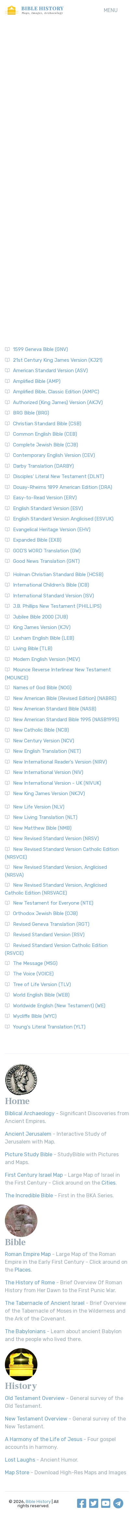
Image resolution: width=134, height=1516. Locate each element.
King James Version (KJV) (42, 627)
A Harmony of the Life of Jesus (43, 1439)
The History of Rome (30, 1282)
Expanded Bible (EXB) (37, 540)
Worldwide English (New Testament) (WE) (59, 1006)
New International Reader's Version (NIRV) (60, 762)
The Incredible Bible (29, 1195)
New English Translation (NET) (47, 751)
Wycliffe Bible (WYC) (35, 1016)
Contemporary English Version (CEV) (54, 455)
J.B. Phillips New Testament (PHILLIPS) (57, 606)
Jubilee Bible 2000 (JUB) (40, 617)
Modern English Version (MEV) (46, 659)
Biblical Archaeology (30, 1113)
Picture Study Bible (28, 1154)
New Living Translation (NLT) (45, 817)
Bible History (38, 1501)
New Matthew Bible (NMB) (42, 828)
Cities (108, 1183)
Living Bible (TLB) (32, 648)
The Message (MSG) (35, 963)
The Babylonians (25, 1331)
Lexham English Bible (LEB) (43, 638)
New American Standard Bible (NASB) (54, 709)
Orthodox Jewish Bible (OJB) (45, 913)
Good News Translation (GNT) (46, 561)
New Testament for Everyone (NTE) (53, 903)
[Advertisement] (67, 100)
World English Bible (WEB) (41, 995)
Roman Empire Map (28, 1254)
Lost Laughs (20, 1460)
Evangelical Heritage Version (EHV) (51, 529)
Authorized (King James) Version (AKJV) (58, 402)
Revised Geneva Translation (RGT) (51, 924)
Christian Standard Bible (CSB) (47, 424)
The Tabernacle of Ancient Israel (45, 1303)
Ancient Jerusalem (28, 1134)
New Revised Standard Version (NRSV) (56, 838)
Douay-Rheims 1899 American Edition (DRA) (62, 487)
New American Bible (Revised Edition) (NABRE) (64, 698)
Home (17, 1101)
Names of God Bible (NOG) (42, 688)
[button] (110, 10)
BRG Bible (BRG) (31, 413)
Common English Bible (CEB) (45, 434)
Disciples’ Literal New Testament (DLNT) (58, 476)
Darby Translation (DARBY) (43, 466)
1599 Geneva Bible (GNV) (40, 349)
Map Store (17, 1472)
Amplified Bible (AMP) (36, 381)
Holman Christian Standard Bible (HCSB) (58, 574)
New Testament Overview (36, 1419)
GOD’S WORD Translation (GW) (47, 551)
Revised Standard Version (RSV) (49, 935)
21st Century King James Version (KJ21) (57, 360)
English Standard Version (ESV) (48, 508)
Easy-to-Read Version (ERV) (45, 498)
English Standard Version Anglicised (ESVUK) (63, 519)
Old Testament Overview (35, 1398)
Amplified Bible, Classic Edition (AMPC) (56, 392)
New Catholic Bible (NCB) (41, 730)
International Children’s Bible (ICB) (51, 585)
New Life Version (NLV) (38, 807)
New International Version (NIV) (48, 772)
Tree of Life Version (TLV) (42, 984)
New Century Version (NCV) (43, 741)
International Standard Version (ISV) (53, 596)
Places (23, 1270)
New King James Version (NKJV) (49, 793)
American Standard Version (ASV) (50, 370)
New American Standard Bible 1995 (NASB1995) (66, 719)
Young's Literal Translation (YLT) (49, 1027)
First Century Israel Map (34, 1175)
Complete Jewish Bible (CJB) (45, 445)
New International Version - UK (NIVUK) (57, 783)
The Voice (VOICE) (33, 974)
